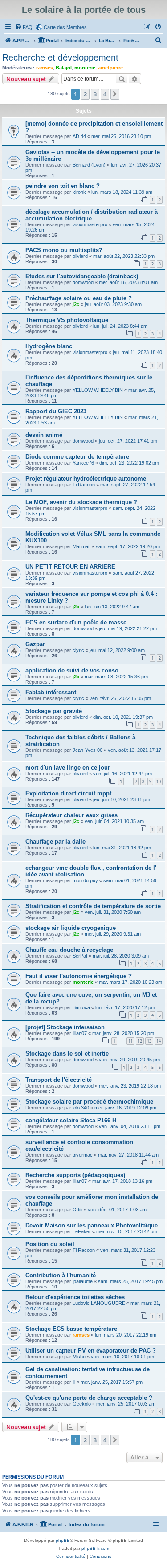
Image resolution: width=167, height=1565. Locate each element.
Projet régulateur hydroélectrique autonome (85, 478)
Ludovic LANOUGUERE (99, 1303)
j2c (76, 304)
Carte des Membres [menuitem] (65, 27)
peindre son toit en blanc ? (62, 186)
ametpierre (110, 67)
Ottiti (77, 1209)
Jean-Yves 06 (87, 750)
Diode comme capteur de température (77, 456)
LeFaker (82, 1231)
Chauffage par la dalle (55, 841)
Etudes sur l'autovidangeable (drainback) (81, 276)
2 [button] (85, 94)
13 (149, 1041)
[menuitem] (24, 27)
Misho (79, 1356)
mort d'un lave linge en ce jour (67, 767)
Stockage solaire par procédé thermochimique (89, 1101)
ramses (44, 67)
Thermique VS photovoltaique (66, 320)
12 (140, 1041)
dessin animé (43, 435)
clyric (78, 650)
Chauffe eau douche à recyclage (69, 949)
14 (158, 1041)
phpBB (63, 1540)
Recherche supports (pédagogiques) (75, 1175)
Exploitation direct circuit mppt (68, 793)
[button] (114, 94)
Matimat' (81, 546)
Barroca (81, 1007)
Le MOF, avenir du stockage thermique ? (81, 502)
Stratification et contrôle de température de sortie (93, 906)
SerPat (80, 955)
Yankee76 (83, 462)
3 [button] (95, 94)
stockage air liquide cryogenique (70, 928)
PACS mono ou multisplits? (63, 250)
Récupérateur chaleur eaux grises (71, 815)
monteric (84, 67)
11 (130, 1041)
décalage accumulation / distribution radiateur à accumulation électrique (91, 215)
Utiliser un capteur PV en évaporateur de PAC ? (90, 1350)
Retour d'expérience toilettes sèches (75, 1297)
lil (74, 1382)
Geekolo (82, 1403)
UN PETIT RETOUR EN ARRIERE (70, 566)
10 (158, 781)
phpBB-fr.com (95, 1548)
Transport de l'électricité (58, 1079)
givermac (83, 1154)
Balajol (64, 67)
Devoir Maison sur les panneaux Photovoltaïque (91, 1225)
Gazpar (35, 644)
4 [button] (104, 94)
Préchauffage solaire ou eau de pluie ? (78, 298)
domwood (83, 282)
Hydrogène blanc (48, 346)
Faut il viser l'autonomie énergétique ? (78, 976)
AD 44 (79, 136)
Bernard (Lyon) (89, 164)
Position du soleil (49, 1244)
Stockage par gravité (53, 711)
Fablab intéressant (50, 692)
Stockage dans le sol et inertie (67, 1053)
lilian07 (80, 1033)
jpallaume (83, 1281)
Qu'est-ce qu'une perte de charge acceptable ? (88, 1397)
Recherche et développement (60, 57)
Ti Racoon (84, 484)
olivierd (80, 256)
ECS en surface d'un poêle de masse (75, 622)
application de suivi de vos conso (71, 670)
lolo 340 (81, 1107)
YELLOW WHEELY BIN (98, 390)
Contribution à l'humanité (60, 1275)
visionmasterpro (90, 224)
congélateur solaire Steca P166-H (70, 1120)
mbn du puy (85, 880)
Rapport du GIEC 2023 (55, 411)
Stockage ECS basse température (71, 1328)
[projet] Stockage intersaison (65, 1027)
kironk (79, 192)
